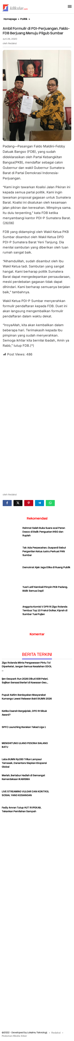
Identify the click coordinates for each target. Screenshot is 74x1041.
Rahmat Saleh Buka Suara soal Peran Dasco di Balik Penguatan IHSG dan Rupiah (43, 531)
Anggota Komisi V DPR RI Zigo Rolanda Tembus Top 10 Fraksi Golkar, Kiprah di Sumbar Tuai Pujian (44, 610)
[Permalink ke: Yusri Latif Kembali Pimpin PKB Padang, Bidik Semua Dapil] (12, 594)
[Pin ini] (28, 503)
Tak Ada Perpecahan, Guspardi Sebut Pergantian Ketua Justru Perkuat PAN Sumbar (44, 551)
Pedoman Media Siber (14, 1035)
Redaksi (56, 1032)
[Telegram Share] (39, 503)
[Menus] (69, 6)
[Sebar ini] (7, 503)
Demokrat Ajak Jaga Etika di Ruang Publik (46, 567)
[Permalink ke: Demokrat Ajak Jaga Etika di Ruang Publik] (12, 574)
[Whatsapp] (50, 503)
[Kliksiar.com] (15, 7)
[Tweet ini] (17, 503)
